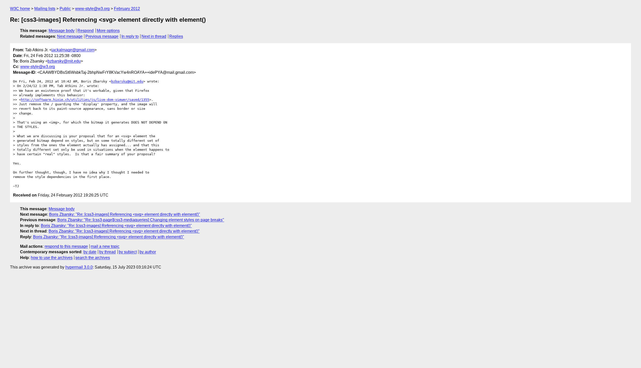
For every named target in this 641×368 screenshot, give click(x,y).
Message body (62, 30)
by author (147, 252)
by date (89, 252)
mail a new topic (105, 246)
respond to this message (66, 246)
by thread (107, 252)
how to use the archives (52, 258)
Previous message (101, 36)
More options (108, 30)
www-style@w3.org (92, 8)
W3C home (20, 8)
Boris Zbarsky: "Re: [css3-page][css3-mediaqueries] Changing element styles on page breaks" (140, 220)
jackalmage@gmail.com (73, 50)
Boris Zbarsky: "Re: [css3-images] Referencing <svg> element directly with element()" (124, 214)
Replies (176, 36)
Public (65, 8)
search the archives (92, 258)
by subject (128, 252)
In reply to (130, 36)
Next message (70, 36)
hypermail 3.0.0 (79, 267)
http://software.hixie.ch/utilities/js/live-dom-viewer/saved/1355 (85, 100)
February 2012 (127, 8)
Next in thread (153, 36)
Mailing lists (44, 8)
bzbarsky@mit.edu (64, 61)
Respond (85, 30)
